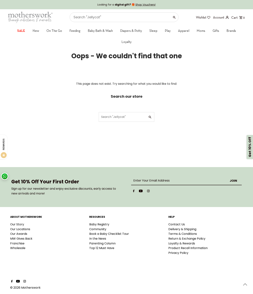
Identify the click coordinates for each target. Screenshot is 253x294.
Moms (201, 31)
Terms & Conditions (182, 234)
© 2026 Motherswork (25, 287)
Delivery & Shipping (182, 229)
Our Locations (20, 229)
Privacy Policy (178, 253)
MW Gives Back (21, 238)
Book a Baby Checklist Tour (109, 234)
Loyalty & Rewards (181, 243)
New (36, 31)
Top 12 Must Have (101, 248)
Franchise (17, 243)
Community (97, 229)
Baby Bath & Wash (100, 31)
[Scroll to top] (245, 284)
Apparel (183, 31)
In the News (97, 238)
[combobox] (119, 17)
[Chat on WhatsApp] (4, 176)
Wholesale (17, 248)
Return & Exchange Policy (186, 238)
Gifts (216, 31)
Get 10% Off (249, 147)
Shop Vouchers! (145, 4)
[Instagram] (148, 191)
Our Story (17, 224)
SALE (21, 31)
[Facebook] (133, 191)
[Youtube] (141, 191)
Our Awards (18, 234)
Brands (231, 31)
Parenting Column (102, 243)
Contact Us (176, 224)
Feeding (74, 31)
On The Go (54, 31)
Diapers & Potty (131, 31)
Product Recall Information (188, 248)
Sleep (153, 31)
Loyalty (126, 42)
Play (168, 31)
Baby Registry (99, 224)
